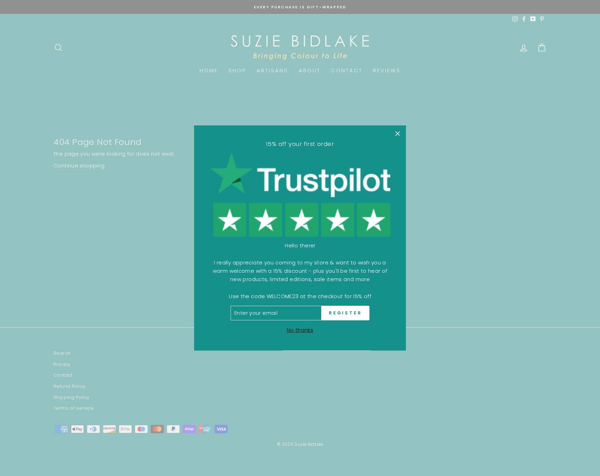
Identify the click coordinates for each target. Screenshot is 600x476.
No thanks (300, 330)
